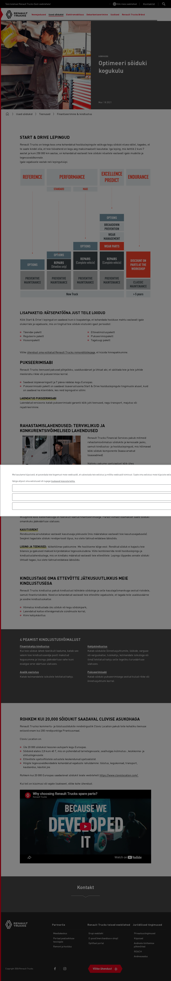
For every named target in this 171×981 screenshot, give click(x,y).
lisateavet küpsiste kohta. (63, 481)
